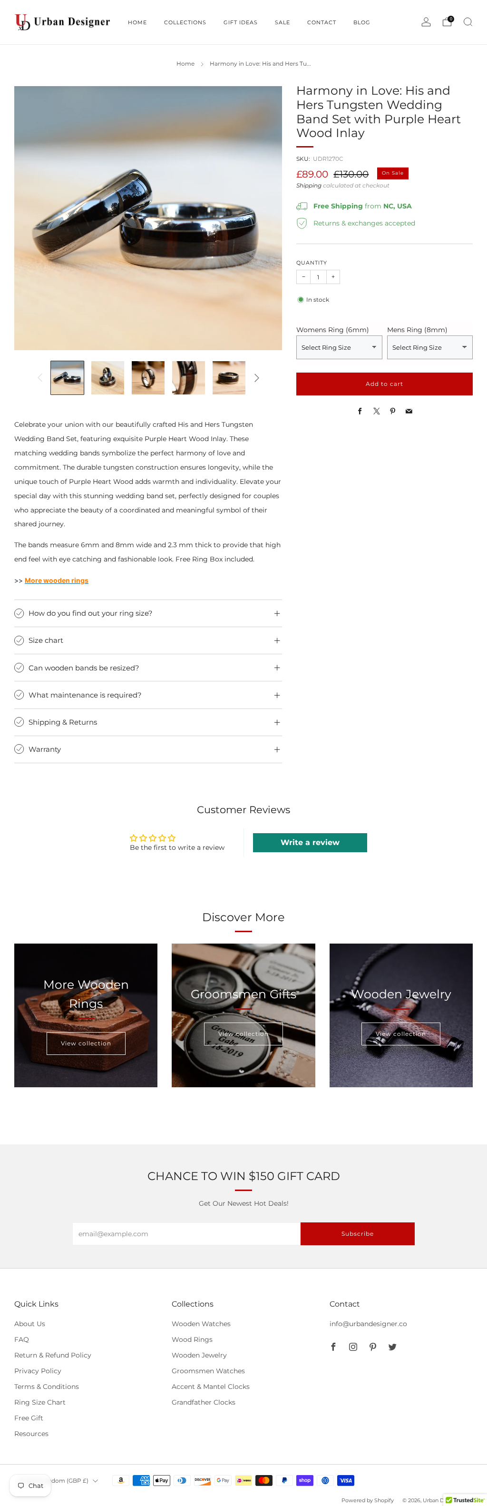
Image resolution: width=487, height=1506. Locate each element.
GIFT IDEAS (241, 22)
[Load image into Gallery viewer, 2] (108, 377)
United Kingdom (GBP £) (52, 1480)
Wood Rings (192, 1339)
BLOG (361, 22)
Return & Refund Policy (52, 1355)
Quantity (311, 263)
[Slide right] (257, 377)
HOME (137, 22)
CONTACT (321, 22)
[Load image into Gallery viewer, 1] (67, 377)
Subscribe (357, 1233)
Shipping (308, 185)
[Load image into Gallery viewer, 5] (229, 377)
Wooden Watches (201, 1324)
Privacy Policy (37, 1371)
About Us (29, 1324)
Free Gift (28, 1418)
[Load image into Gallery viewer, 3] (148, 377)
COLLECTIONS (185, 22)
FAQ (21, 1339)
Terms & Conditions (46, 1386)
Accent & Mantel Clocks (211, 1386)
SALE (282, 22)
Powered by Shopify (367, 1500)
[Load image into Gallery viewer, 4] (188, 377)
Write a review (310, 842)
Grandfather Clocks (203, 1402)
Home (185, 63)
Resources (31, 1433)
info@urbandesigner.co (368, 1324)
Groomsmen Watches (208, 1371)
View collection (86, 1043)
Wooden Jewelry (199, 1355)
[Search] (468, 22)
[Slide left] (40, 377)
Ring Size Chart (40, 1402)
